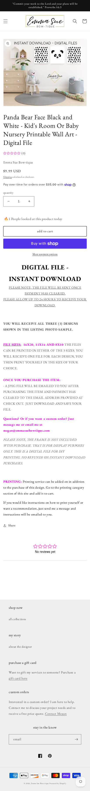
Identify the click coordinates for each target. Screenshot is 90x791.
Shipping (7, 176)
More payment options (45, 254)
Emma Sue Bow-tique (40, 783)
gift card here (18, 678)
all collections (17, 619)
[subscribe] (76, 739)
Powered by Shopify (57, 783)
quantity (8, 192)
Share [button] (12, 525)
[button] (5, 21)
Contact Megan (56, 713)
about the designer (20, 647)
